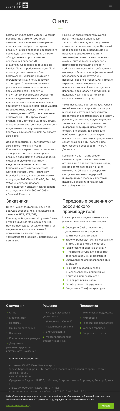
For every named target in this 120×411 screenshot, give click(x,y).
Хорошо (106, 405)
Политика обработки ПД (18, 405)
